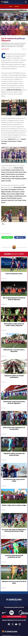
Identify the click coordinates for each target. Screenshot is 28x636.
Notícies (10, 6)
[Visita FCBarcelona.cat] (2, 2)
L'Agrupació (17, 6)
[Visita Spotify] (11, 612)
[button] (3, 214)
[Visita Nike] (4, 612)
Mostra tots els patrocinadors (14, 616)
